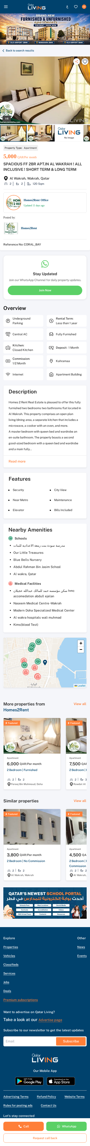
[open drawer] (6, 7)
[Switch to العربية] (67, 7)
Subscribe (71, 1041)
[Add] (84, 7)
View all (80, 704)
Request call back (45, 1138)
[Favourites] (76, 7)
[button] (37, 6)
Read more (17, 461)
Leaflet (81, 685)
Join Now (45, 290)
